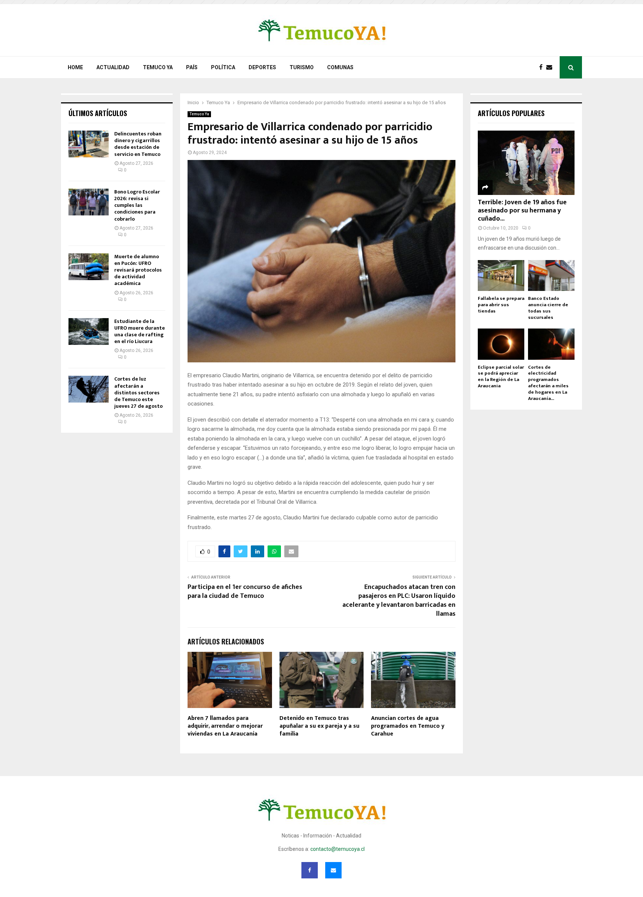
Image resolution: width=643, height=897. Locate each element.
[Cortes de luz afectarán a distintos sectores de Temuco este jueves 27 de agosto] (88, 389)
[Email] (551, 67)
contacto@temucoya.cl (337, 849)
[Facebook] (542, 67)
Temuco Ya (158, 67)
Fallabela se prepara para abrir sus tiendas (501, 304)
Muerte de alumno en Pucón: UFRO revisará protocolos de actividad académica (138, 270)
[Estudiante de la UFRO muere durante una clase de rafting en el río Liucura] (88, 331)
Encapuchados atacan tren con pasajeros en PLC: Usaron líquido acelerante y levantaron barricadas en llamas (398, 600)
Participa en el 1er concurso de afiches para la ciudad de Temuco (245, 592)
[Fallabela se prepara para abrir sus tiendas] (501, 275)
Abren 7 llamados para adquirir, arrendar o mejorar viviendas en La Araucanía (225, 726)
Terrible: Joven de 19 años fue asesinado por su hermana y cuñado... (522, 210)
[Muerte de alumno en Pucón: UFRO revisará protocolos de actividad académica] (88, 266)
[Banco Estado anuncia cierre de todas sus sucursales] (551, 275)
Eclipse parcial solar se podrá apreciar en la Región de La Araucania (501, 376)
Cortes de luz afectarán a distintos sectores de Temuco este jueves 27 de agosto (138, 392)
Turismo (301, 67)
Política (223, 67)
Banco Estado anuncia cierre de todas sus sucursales (548, 307)
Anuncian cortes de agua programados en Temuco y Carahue (407, 726)
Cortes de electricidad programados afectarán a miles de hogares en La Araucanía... (548, 383)
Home (75, 67)
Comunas (340, 67)
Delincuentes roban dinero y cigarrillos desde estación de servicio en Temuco (137, 143)
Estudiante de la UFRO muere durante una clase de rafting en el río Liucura (139, 331)
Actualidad (112, 67)
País (192, 67)
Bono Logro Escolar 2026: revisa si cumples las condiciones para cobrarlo (137, 205)
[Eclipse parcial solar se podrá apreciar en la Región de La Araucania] (501, 344)
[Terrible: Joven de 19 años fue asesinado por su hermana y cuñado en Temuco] (526, 163)
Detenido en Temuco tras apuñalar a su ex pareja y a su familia (319, 726)
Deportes (262, 67)
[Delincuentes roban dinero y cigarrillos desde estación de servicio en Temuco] (88, 144)
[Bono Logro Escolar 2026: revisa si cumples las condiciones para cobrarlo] (88, 202)
